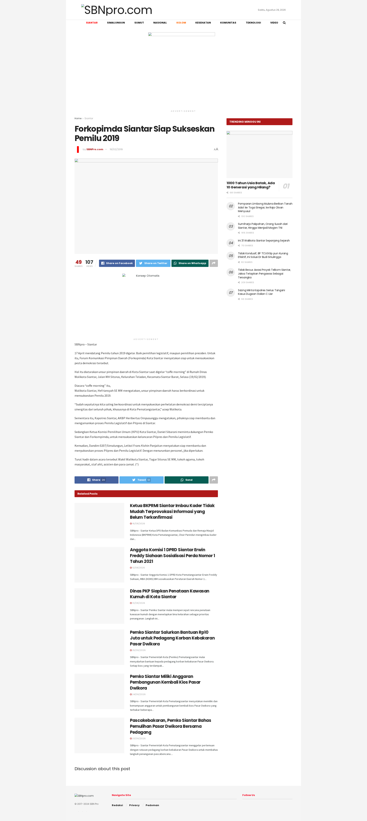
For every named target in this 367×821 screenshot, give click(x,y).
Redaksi (117, 805)
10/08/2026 (138, 603)
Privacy (134, 805)
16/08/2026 (138, 523)
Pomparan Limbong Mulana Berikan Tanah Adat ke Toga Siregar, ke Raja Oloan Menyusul (265, 207)
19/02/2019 (116, 149)
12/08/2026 (138, 567)
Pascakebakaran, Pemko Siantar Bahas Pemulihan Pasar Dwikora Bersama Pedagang (170, 726)
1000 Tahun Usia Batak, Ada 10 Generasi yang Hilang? (251, 185)
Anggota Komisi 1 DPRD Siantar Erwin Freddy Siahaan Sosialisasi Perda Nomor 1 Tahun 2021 (172, 556)
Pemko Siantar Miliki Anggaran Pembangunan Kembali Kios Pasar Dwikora (165, 682)
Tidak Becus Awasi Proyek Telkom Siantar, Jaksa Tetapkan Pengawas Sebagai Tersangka (264, 273)
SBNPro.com (94, 149)
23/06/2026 (139, 738)
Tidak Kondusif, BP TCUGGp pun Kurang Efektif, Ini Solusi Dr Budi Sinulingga (263, 255)
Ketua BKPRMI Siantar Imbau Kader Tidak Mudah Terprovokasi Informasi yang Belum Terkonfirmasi (172, 511)
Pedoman (152, 805)
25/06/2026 (139, 650)
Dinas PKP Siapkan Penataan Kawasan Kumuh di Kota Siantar (169, 594)
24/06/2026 (139, 694)
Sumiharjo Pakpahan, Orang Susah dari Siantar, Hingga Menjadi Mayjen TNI (263, 226)
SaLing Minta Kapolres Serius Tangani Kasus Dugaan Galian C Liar (261, 292)
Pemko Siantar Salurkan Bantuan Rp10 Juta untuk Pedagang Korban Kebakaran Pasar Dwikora (172, 638)
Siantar (88, 118)
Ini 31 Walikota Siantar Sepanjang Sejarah (264, 240)
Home (78, 118)
